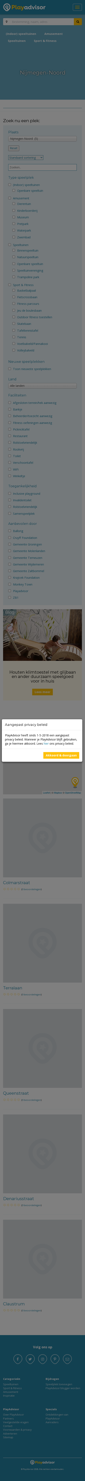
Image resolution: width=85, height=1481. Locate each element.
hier (46, 743)
